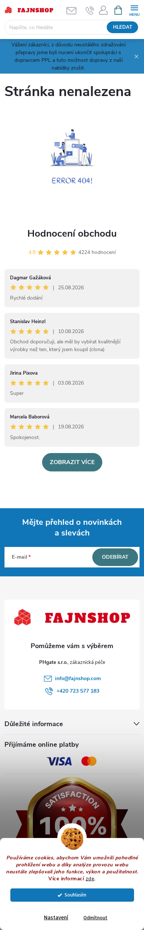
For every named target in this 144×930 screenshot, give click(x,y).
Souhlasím (75, 894)
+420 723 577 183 (77, 690)
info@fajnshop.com (78, 678)
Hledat (122, 27)
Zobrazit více (72, 462)
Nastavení (56, 918)
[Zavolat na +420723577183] (90, 10)
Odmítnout (95, 917)
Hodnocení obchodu (72, 233)
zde (90, 878)
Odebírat (115, 557)
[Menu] (134, 10)
